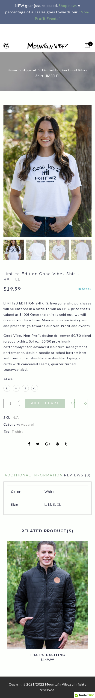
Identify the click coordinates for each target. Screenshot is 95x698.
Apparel (29, 70)
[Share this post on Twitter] (38, 444)
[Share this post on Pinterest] (57, 444)
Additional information (34, 475)
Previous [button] (15, 172)
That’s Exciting (47, 655)
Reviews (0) (77, 475)
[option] (47, 171)
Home (12, 70)
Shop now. (68, 5)
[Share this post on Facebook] (29, 444)
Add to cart (45, 403)
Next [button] (78, 172)
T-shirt (17, 431)
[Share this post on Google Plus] (47, 444)
